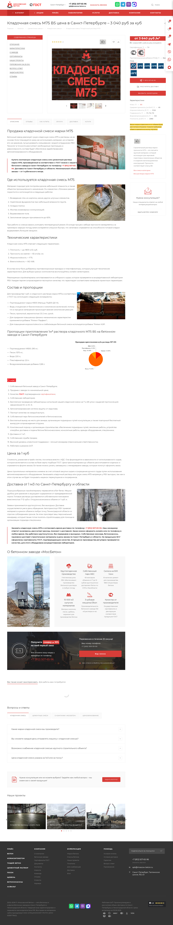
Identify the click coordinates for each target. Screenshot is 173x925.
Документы (38, 863)
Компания (39, 849)
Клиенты (37, 880)
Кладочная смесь (18, 715)
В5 (141, 104)
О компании (39, 854)
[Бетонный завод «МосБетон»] (28, 591)
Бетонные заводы (41, 857)
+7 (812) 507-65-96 (77, 4)
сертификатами (48, 394)
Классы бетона (73, 857)
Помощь (108, 849)
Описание (14, 44)
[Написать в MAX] (134, 4)
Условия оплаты (110, 854)
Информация (74, 849)
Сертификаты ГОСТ (41, 860)
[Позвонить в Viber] (128, 4)
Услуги (88, 121)
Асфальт (11, 887)
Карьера (37, 883)
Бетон (10, 854)
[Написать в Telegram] (123, 4)
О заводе (14, 52)
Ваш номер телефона (91, 643)
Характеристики (17, 48)
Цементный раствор (17, 868)
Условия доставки (111, 857)
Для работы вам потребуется (52, 682)
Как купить (44, 121)
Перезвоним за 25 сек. (20, 64)
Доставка (74, 121)
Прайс (10, 849)
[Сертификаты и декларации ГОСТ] (35, 4)
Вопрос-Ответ (16, 68)
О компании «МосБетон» (65, 715)
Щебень (11, 877)
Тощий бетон (14, 863)
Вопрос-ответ (109, 863)
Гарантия (107, 860)
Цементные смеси (40, 715)
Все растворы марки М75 (144, 174)
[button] (20, 624)
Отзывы (13, 76)
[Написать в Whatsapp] (117, 4)
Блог (69, 873)
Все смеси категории (142, 170)
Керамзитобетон (16, 858)
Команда (37, 873)
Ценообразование (91, 715)
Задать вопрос (17, 72)
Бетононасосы (15, 882)
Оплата (59, 121)
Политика (71, 863)
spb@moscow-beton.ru (77, 6)
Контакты (38, 867)
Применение (109, 867)
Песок (10, 872)
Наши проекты (17, 60)
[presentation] (66, 106)
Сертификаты (16, 56)
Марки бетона (73, 854)
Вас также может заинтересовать (22, 682)
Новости (37, 870)
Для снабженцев (74, 867)
